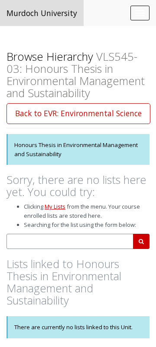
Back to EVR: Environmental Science (78, 113)
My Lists (55, 206)
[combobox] (69, 241)
